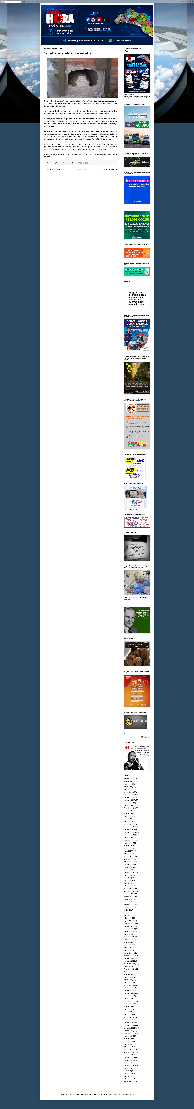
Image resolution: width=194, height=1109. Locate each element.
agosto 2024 (128, 1017)
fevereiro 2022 (129, 937)
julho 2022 (127, 950)
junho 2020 (128, 883)
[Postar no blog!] (81, 163)
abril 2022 (127, 942)
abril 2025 (127, 1039)
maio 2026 (127, 1073)
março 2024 (128, 1004)
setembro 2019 (129, 859)
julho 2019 (127, 854)
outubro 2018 (128, 829)
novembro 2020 (129, 897)
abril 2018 (127, 813)
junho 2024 (128, 1012)
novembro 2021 (129, 929)
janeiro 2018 (128, 805)
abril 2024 (127, 1006)
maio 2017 (127, 784)
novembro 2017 (129, 800)
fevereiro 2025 (129, 1033)
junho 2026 (128, 1076)
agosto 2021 (128, 921)
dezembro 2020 (129, 899)
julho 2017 (127, 789)
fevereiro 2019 (129, 840)
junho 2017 (128, 787)
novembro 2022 (129, 961)
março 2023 (128, 972)
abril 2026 (127, 1071)
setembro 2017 (129, 795)
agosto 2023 (128, 985)
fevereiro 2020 (129, 872)
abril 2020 (127, 878)
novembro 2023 (129, 993)
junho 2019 (128, 851)
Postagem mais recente (53, 169)
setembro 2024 (129, 1020)
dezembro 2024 (129, 1028)
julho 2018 (127, 821)
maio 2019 (127, 848)
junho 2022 (128, 947)
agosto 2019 (128, 856)
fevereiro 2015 (129, 779)
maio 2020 (127, 880)
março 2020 (128, 875)
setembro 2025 (129, 1052)
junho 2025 (128, 1044)
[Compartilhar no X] (83, 163)
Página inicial (81, 169)
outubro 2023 (128, 990)
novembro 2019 (129, 864)
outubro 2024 (128, 1022)
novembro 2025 (129, 1057)
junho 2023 (128, 980)
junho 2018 (128, 819)
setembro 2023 (129, 988)
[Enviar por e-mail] (79, 163)
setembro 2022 (129, 955)
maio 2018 (127, 816)
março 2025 (128, 1036)
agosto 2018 (128, 824)
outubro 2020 (128, 894)
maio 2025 (127, 1041)
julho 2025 (127, 1047)
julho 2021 (127, 918)
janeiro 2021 (128, 902)
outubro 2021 (128, 926)
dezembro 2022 (129, 964)
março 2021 (128, 907)
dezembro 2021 (129, 931)
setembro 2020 (129, 891)
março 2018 (128, 811)
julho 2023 (127, 982)
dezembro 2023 (129, 996)
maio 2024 (127, 1009)
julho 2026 (127, 1079)
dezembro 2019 (129, 867)
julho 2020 (127, 886)
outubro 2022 (128, 958)
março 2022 (128, 939)
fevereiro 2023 (129, 969)
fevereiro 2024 (129, 1001)
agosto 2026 (128, 1082)
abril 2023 (127, 974)
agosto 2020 (128, 888)
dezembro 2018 (129, 835)
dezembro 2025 (129, 1060)
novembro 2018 (129, 832)
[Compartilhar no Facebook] (85, 163)
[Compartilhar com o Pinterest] (87, 163)
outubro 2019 (128, 862)
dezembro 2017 (129, 803)
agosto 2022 (128, 953)
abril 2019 (127, 846)
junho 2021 (128, 915)
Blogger (131, 1094)
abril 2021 (127, 910)
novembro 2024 (129, 1025)
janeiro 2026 (128, 1063)
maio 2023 (127, 977)
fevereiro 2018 (129, 808)
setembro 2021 (129, 923)
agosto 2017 (128, 792)
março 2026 (128, 1068)
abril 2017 (127, 781)
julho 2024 (127, 1014)
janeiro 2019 (128, 837)
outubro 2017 (128, 797)
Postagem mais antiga (109, 169)
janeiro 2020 (128, 870)
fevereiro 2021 (129, 905)
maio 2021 (127, 913)
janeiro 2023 (128, 966)
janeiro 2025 (128, 1031)
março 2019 (128, 843)
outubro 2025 (128, 1055)
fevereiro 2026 (129, 1065)
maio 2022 (127, 945)
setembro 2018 (129, 827)
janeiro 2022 (128, 934)
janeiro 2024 (128, 998)
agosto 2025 (128, 1049)
